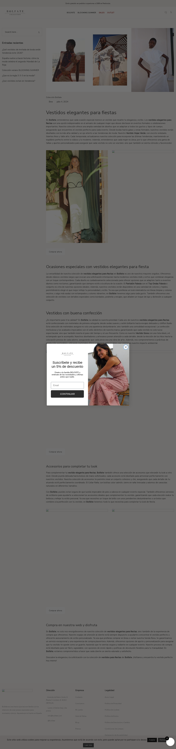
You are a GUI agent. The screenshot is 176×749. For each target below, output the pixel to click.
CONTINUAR (67, 394)
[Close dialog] (125, 347)
